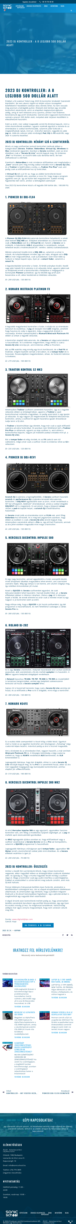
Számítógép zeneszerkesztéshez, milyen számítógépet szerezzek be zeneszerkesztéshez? (23, 1047)
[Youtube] (70, 1223)
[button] (71, 10)
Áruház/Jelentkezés (34, 6)
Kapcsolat (21, 7)
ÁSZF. (6, 1150)
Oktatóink (54, 6)
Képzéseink (20, 6)
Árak (46, 6)
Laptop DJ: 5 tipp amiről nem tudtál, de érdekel (61, 980)
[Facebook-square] (69, 1221)
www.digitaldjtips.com (22, 919)
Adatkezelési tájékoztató (12, 1150)
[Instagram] (72, 1221)
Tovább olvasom (22, 1006)
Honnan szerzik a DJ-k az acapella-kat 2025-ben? (62, 1013)
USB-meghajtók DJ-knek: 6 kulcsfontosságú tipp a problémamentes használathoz (25, 982)
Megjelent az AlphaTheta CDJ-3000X (24, 1013)
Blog (62, 6)
